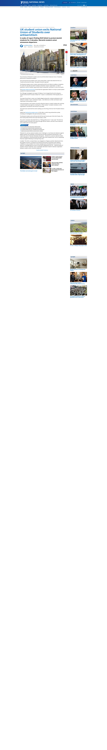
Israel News (34, 5)
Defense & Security (53, 5)
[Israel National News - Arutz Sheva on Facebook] (80, 5)
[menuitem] (21, 5)
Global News (39, 5)
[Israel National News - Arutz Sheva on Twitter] (78, 5)
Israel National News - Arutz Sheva (29, 3)
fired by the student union (31, 112)
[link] (31, 164)
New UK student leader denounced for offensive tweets (30, 126)
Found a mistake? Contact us (42, 150)
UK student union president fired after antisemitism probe (31, 128)
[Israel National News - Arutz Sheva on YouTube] (84, 5)
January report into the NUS (28, 89)
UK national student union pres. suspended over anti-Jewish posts (32, 129)
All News (25, 5)
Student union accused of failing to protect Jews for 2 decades (32, 130)
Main (21, 5)
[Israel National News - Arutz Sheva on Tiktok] (86, 5)
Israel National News (23, 27)
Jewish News (46, 5)
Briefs (29, 5)
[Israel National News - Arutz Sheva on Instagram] (82, 5)
